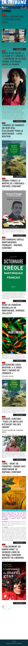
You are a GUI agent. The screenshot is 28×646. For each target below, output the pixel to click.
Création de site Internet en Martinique (14, 643)
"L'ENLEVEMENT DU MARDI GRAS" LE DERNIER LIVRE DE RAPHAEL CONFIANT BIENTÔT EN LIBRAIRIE (13, 552)
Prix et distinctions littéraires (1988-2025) (13, 19)
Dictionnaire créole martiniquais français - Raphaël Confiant (13, 244)
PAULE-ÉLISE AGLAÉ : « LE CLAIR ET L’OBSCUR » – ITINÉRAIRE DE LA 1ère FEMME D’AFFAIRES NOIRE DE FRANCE (14, 59)
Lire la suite (19, 49)
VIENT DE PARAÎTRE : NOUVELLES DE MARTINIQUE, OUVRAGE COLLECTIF (13, 309)
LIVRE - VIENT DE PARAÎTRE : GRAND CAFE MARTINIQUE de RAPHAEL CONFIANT (13, 468)
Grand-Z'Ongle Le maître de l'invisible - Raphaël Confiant (14, 183)
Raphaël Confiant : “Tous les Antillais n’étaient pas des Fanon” (12, 423)
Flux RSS (14, 641)
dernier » (10, 608)
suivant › (4, 608)
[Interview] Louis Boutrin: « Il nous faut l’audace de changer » (12, 369)
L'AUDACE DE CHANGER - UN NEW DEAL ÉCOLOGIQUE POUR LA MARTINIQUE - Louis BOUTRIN (13, 131)
